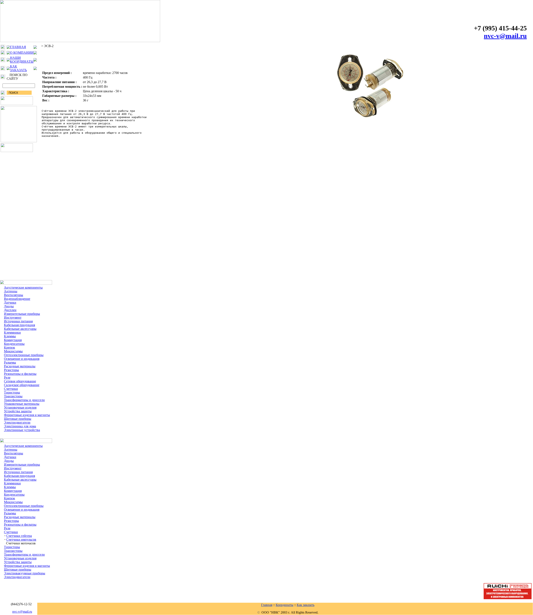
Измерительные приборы (22, 314)
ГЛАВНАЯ (18, 47)
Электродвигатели (17, 422)
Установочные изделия (20, 407)
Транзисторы (13, 396)
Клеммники (12, 332)
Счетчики (11, 388)
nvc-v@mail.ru (505, 36)
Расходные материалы (19, 366)
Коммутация (13, 340)
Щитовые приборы (17, 418)
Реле (7, 377)
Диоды (9, 306)
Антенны (10, 291)
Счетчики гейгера (19, 536)
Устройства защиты (18, 411)
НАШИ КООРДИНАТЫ (22, 59)
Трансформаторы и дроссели (24, 400)
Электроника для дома (20, 426)
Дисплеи (10, 310)
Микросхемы (13, 351)
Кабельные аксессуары (20, 329)
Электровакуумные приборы (24, 573)
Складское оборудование (21, 385)
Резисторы (11, 370)
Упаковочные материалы (21, 403)
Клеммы (10, 336)
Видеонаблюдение (17, 299)
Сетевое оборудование (20, 381)
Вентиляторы (13, 295)
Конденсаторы (14, 344)
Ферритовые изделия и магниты (27, 415)
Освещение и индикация (21, 359)
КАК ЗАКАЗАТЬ (18, 68)
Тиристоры (12, 392)
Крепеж (9, 347)
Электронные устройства (22, 430)
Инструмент (12, 317)
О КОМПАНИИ (22, 52)
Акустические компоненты (23, 287)
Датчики (10, 302)
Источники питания (18, 321)
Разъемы (10, 362)
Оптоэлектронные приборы (24, 355)
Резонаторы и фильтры (20, 373)
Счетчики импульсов (21, 539)
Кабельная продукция (19, 325)
